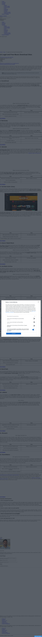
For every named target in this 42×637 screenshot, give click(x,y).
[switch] (33, 318)
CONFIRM (14, 333)
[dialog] (21, 318)
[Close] (39, 302)
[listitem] (21, 316)
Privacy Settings (38, 636)
